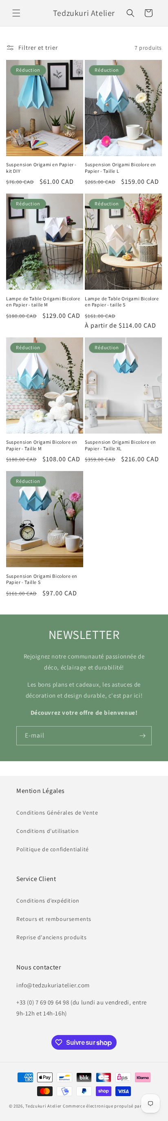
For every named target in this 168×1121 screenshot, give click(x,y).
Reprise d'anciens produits (51, 937)
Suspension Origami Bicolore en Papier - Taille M (41, 445)
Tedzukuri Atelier (43, 1106)
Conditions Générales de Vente (57, 812)
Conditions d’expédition (48, 900)
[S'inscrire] (142, 735)
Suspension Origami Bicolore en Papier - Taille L (120, 167)
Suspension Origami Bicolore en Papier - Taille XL (120, 445)
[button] (16, 13)
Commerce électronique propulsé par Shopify (111, 1106)
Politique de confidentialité (52, 849)
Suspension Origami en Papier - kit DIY (41, 167)
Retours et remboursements (53, 919)
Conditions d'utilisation (47, 831)
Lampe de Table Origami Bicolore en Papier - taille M (43, 301)
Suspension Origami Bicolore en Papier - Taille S (41, 579)
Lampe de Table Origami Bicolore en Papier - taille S (122, 301)
